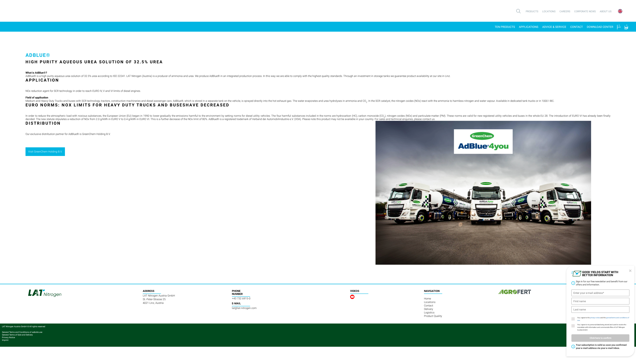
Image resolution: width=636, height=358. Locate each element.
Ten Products (505, 27)
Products (532, 11)
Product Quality (433, 316)
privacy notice (595, 318)
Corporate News (585, 11)
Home (427, 298)
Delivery (428, 309)
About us (605, 11)
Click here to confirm (600, 338)
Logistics (429, 312)
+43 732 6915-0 (241, 298)
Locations (549, 11)
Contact (576, 27)
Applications (528, 27)
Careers (564, 11)
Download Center (600, 27)
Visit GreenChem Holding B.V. (45, 151)
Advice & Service (554, 27)
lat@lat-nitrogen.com (244, 308)
